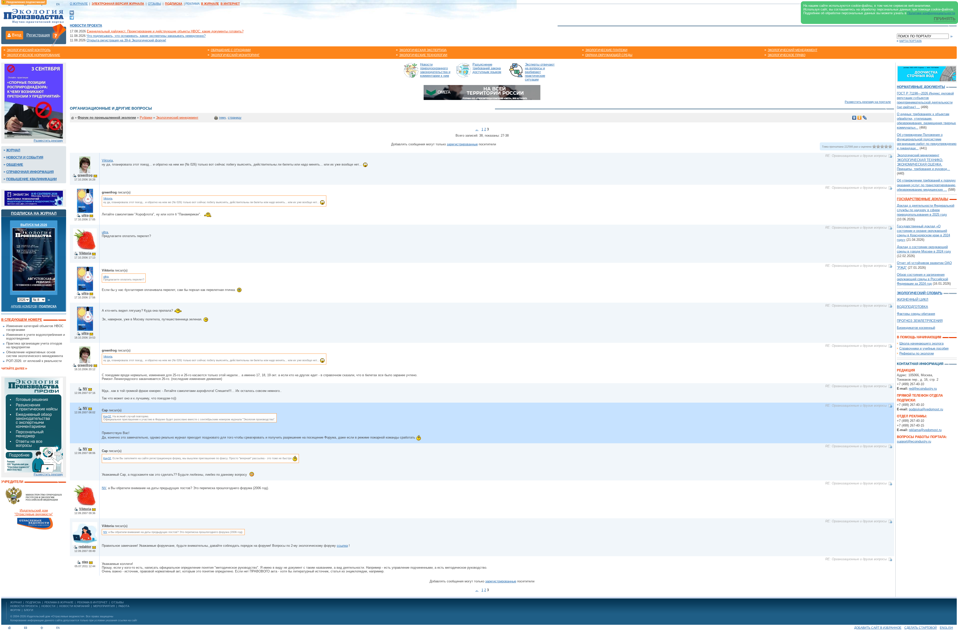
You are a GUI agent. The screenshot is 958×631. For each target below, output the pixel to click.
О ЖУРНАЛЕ (79, 3)
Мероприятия (104, 606)
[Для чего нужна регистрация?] (56, 35)
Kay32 (107, 416)
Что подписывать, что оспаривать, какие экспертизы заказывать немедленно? (146, 36)
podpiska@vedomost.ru (926, 409)
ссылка (342, 545)
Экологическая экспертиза (423, 50)
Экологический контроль (29, 50)
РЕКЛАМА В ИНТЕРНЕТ (92, 602)
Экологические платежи (606, 50)
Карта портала (910, 40)
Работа (124, 606)
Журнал (13, 150)
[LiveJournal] (864, 117)
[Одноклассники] (859, 117)
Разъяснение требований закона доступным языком (487, 68)
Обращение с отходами (231, 50)
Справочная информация (30, 172)
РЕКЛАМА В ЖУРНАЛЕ (58, 602)
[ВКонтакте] (71, 12)
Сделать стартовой (920, 628)
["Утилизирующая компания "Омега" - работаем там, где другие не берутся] (482, 92)
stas (85, 562)
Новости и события (24, 157)
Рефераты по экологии (916, 353)
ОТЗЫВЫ (154, 3)
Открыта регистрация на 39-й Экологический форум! (126, 40)
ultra (85, 215)
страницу (234, 117)
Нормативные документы (921, 87)
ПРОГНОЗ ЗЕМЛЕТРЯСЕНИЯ (920, 321)
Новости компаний (74, 606)
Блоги (28, 610)
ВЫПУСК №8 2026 (33, 225)
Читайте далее (12, 368)
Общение (14, 165)
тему (222, 117)
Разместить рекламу (48, 140)
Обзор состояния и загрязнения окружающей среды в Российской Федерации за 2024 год (922, 279)
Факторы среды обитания (916, 314)
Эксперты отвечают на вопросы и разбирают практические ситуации (540, 72)
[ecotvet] (33, 425)
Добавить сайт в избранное (877, 628)
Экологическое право (786, 55)
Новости (48, 606)
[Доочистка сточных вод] (927, 73)
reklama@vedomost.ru (925, 430)
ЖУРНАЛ (16, 602)
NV (85, 389)
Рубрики (146, 117)
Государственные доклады (922, 199)
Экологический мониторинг (235, 55)
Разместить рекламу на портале (868, 102)
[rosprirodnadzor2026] (33, 101)
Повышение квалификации (31, 179)
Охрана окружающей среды (608, 55)
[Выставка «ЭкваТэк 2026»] (33, 198)
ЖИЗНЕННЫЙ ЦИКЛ (912, 299)
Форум (15, 610)
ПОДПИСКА (33, 602)
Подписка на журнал (34, 213)
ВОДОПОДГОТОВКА (912, 307)
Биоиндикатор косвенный (916, 328)
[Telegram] (72, 17)
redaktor (85, 546)
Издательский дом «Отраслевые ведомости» (55, 616)
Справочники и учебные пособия (924, 348)
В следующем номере (21, 320)
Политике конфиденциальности (931, 13)
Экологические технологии (423, 55)
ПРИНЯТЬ (945, 18)
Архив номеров (24, 306)
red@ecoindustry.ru (923, 388)
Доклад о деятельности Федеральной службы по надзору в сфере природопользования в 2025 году (925, 210)
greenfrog (85, 175)
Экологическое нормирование (33, 55)
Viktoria (107, 160)
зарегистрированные (462, 144)
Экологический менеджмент (792, 50)
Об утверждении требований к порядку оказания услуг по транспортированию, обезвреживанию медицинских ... (926, 185)
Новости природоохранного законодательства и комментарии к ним (435, 70)
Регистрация (38, 35)
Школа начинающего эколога (921, 343)
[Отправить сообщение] (95, 175)
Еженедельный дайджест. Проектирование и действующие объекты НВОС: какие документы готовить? (165, 31)
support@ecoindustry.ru (914, 441)
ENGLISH (946, 628)
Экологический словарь (919, 293)
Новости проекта (86, 25)
